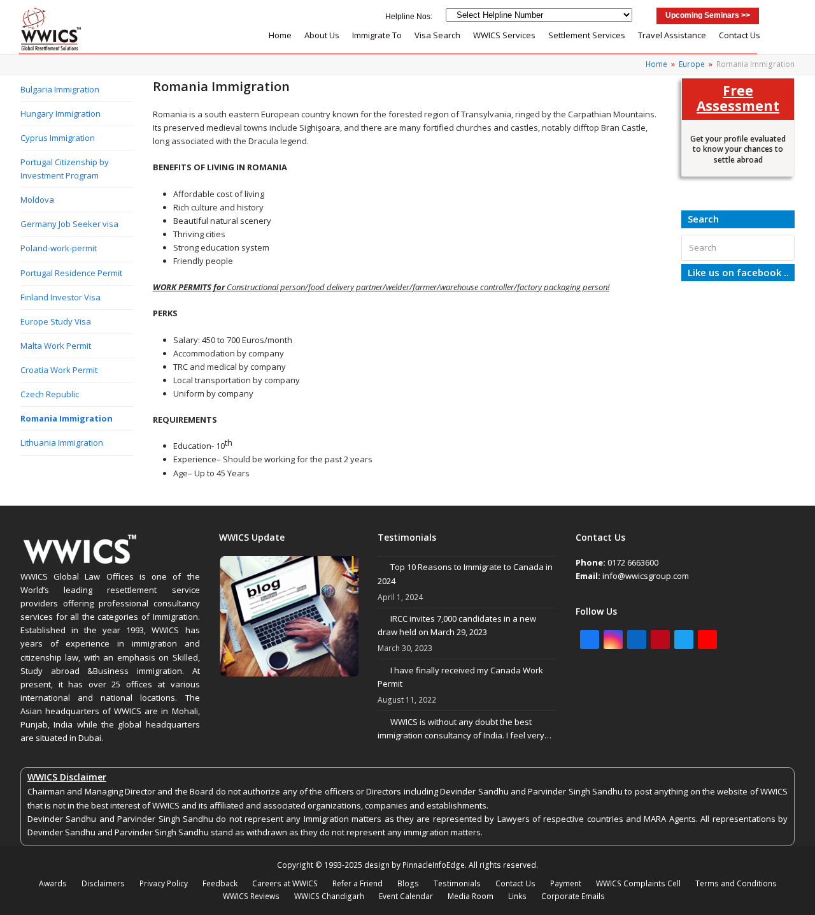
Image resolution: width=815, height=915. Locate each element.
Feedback (219, 883)
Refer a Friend (357, 883)
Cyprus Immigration (57, 137)
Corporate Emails (573, 896)
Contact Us (515, 883)
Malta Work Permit (55, 345)
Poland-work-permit (58, 248)
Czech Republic (49, 394)
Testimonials (457, 883)
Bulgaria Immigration (59, 89)
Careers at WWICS (285, 883)
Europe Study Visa (55, 321)
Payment (565, 883)
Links (517, 896)
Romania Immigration (66, 418)
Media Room (470, 896)
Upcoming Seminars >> (707, 15)
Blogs (408, 883)
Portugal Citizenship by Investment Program (64, 168)
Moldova (37, 199)
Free (738, 97)
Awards (53, 883)
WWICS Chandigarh (329, 896)
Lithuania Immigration (61, 442)
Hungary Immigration (60, 113)
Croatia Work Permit (58, 370)
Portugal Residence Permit (71, 273)
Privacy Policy (163, 883)
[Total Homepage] (80, 563)
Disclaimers (103, 883)
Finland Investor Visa (60, 297)
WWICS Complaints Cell (638, 883)
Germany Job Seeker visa (69, 224)
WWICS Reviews (251, 896)
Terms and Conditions (736, 883)
